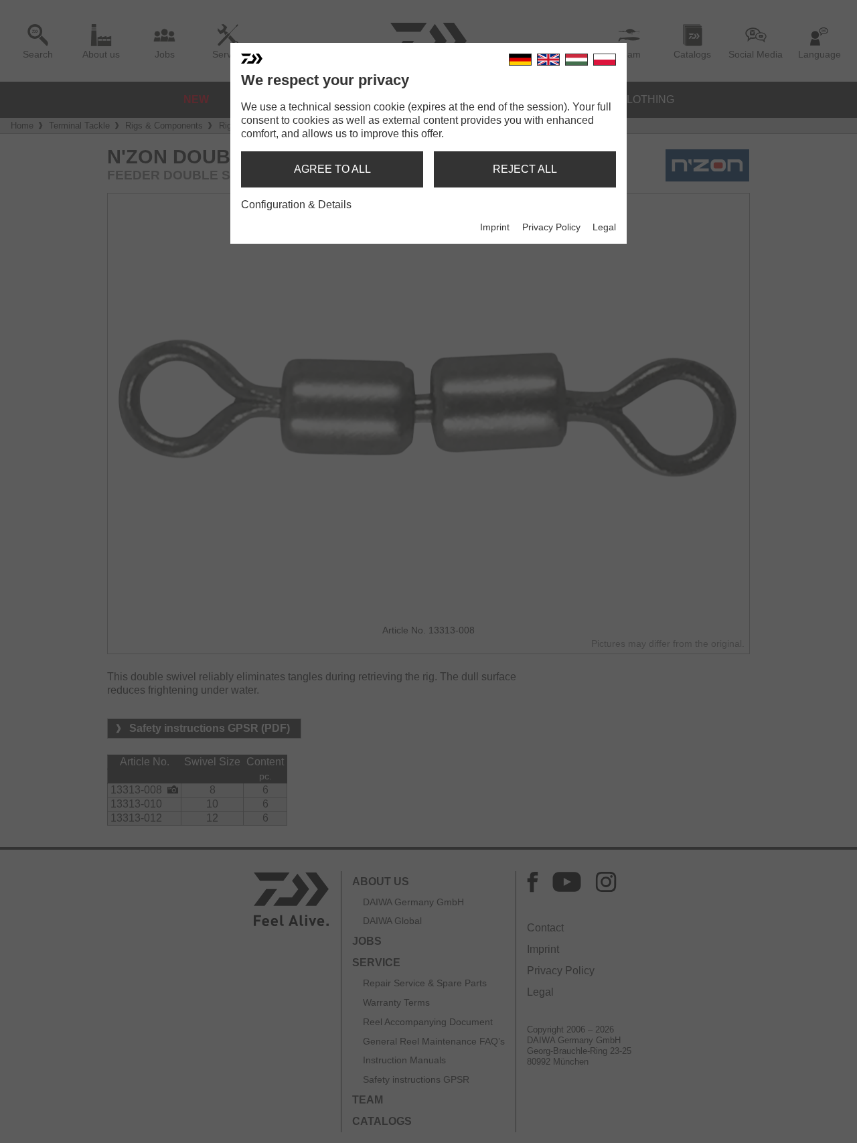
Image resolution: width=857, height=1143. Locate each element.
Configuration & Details (296, 204)
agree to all (332, 169)
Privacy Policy (551, 227)
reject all (525, 169)
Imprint (495, 227)
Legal (604, 227)
